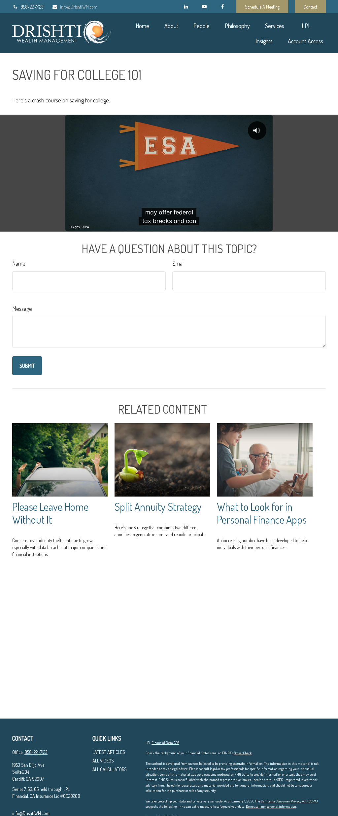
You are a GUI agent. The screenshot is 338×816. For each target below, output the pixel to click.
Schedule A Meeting (262, 7)
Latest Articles (108, 752)
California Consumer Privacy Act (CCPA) (289, 801)
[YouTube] (204, 6)
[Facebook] (222, 6)
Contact (310, 7)
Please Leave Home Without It (50, 513)
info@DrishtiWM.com (78, 7)
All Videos (103, 760)
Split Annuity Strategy (158, 506)
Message (22, 308)
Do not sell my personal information (271, 806)
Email (178, 263)
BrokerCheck (243, 753)
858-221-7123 (32, 7)
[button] (142, 25)
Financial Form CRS (165, 742)
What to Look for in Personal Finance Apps (262, 513)
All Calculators (109, 769)
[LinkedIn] (186, 6)
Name (18, 263)
